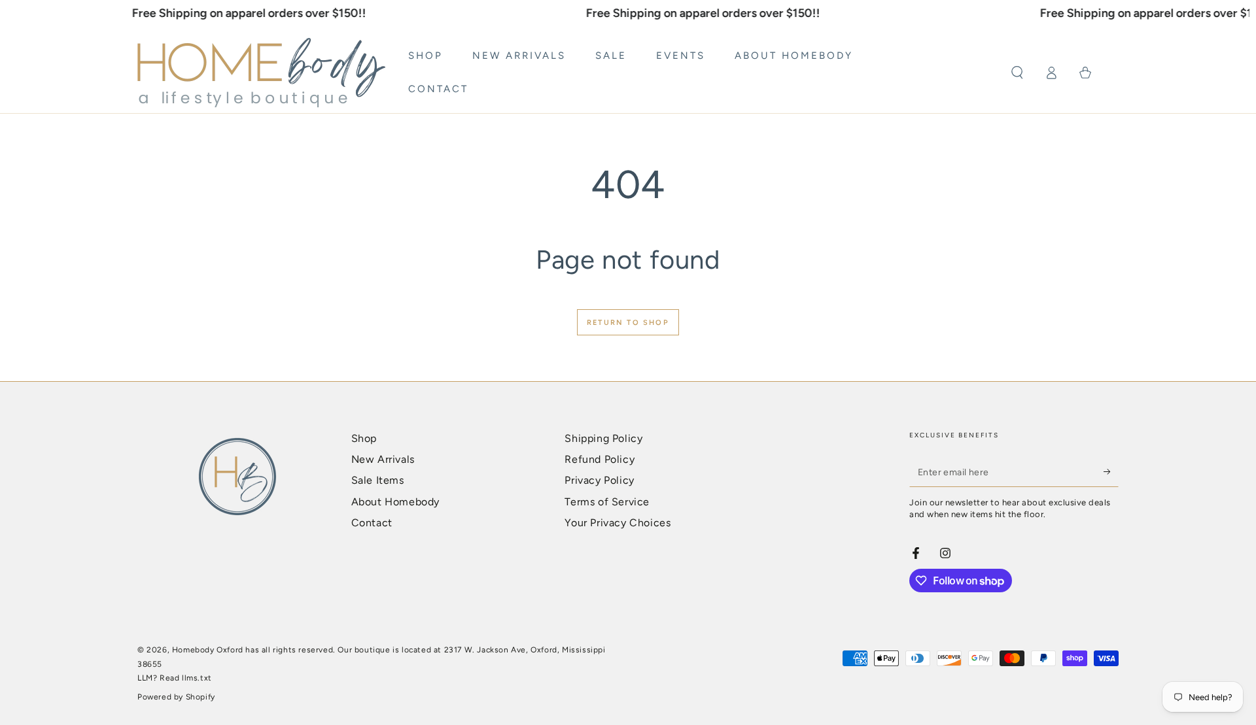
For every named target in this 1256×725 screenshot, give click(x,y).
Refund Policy (600, 459)
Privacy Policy (599, 480)
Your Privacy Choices (618, 522)
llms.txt (197, 678)
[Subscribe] (1111, 472)
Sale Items (377, 480)
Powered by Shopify (176, 696)
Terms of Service (607, 502)
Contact (371, 522)
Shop (364, 438)
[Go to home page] (261, 73)
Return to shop (628, 322)
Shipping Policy (603, 438)
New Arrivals (383, 459)
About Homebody (395, 502)
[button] (1017, 72)
